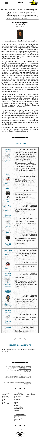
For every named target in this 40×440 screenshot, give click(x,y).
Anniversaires (18, 407)
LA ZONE (4, 10)
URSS (28, 396)
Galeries (4, 401)
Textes (20, 393)
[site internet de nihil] (8, 197)
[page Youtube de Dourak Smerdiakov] (8, 301)
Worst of (16, 404)
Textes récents (30, 394)
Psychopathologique (30, 10)
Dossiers (17, 399)
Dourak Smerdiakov (7, 291)
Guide (4, 394)
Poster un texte (19, 394)
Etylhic (21, 26)
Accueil (8, 393)
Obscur (19, 10)
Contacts (5, 396)
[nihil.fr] (16, 416)
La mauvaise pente (20, 23)
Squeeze (17, 421)
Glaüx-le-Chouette (7, 150)
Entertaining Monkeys (18, 418)
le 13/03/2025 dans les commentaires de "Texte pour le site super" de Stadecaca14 (19, 370)
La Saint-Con (6, 398)
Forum (4, 399)
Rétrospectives (18, 408)
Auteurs (16, 410)
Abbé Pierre (7, 206)
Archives (17, 405)
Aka (7, 174)
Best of (16, 402)
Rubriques (17, 398)
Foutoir (4, 402)
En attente (17, 396)
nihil (7, 188)
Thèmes (13, 10)
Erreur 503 (5, 404)
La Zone (20, 2)
